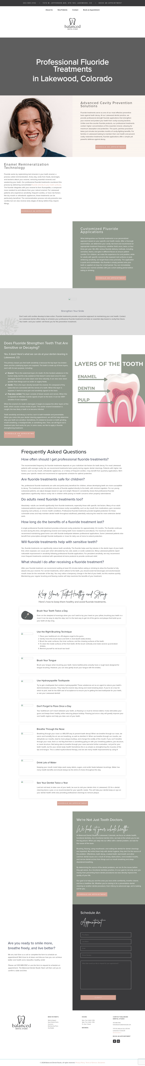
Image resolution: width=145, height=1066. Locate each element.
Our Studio (51, 1028)
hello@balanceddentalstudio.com (122, 1024)
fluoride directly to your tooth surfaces (46, 185)
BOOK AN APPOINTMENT (110, 3)
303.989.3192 (29, 3)
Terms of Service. (91, 1062)
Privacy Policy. (80, 1062)
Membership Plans (53, 1026)
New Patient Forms (53, 1022)
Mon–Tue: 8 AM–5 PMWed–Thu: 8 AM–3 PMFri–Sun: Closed (88, 1022)
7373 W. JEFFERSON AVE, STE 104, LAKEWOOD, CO (67, 3)
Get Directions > (117, 1032)
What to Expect (52, 1020)
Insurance (50, 1024)
